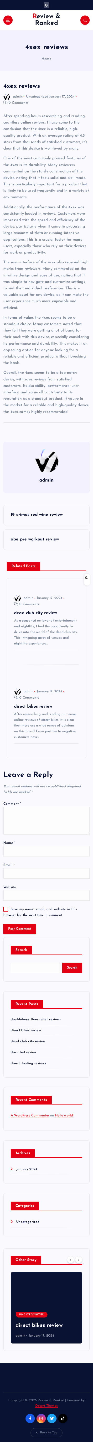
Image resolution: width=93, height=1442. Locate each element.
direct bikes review (26, 1030)
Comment (12, 804)
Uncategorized (37, 97)
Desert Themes (46, 1406)
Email (9, 865)
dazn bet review (23, 1052)
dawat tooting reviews (28, 1063)
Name (9, 843)
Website (9, 887)
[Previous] (70, 1259)
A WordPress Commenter (30, 1115)
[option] (51, 1307)
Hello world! (64, 1115)
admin (18, 97)
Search (21, 950)
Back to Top (48, 1432)
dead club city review (28, 1041)
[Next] (78, 1259)
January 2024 (26, 1169)
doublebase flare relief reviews (36, 1019)
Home (46, 59)
